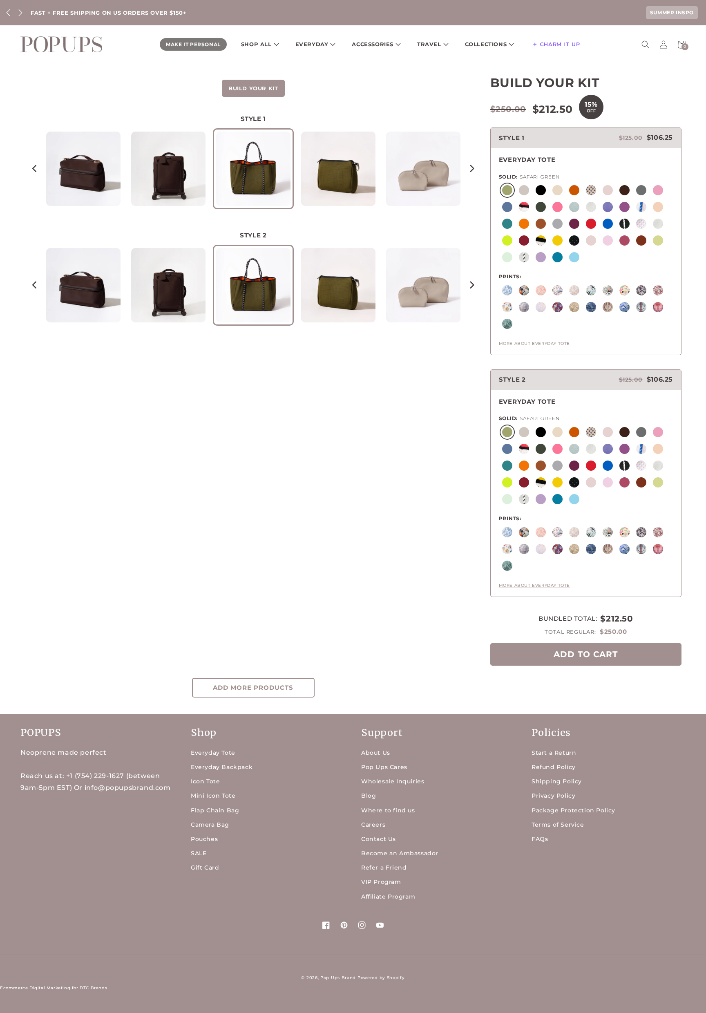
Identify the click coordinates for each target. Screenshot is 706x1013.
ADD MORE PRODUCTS (253, 687)
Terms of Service (558, 824)
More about (534, 343)
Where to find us (388, 810)
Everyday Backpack (221, 767)
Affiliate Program (388, 896)
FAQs (540, 839)
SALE (198, 853)
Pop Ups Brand (338, 977)
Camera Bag (210, 824)
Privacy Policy (553, 795)
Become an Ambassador (399, 853)
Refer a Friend (384, 867)
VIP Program (381, 882)
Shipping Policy (557, 781)
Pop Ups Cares (384, 767)
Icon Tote (205, 781)
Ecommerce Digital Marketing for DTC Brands (53, 988)
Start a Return (554, 752)
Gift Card (205, 867)
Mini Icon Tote (213, 795)
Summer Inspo (672, 12)
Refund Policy (554, 767)
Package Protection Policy (573, 810)
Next (20, 13)
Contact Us (378, 839)
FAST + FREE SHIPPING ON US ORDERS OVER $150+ (108, 13)
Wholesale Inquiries (392, 781)
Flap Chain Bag (215, 810)
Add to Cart (586, 654)
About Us (375, 752)
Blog (368, 795)
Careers (373, 824)
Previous (8, 13)
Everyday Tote (213, 752)
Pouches (204, 839)
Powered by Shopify (381, 977)
